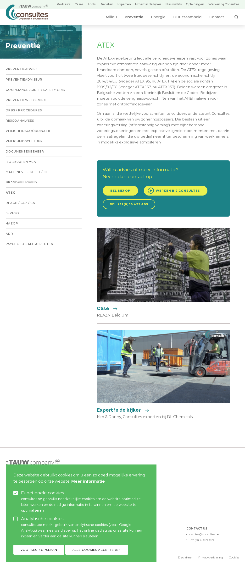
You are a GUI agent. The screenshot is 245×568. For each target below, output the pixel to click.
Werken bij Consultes (223, 4)
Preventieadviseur (24, 79)
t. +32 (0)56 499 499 (200, 540)
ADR (9, 233)
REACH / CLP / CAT (22, 203)
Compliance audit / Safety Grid (36, 90)
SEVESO (12, 213)
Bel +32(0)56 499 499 (129, 204)
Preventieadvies (22, 69)
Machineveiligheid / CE (27, 172)
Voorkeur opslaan (39, 550)
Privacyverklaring (210, 557)
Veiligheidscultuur (24, 141)
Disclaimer (185, 557)
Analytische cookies (42, 518)
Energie (158, 17)
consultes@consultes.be (202, 534)
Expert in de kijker (148, 4)
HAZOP (12, 223)
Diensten (106, 4)
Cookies (234, 557)
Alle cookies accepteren (96, 550)
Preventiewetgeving (26, 100)
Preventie (134, 17)
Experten (124, 4)
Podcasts (63, 4)
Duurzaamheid (187, 17)
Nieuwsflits (174, 4)
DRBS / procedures (24, 110)
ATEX (10, 192)
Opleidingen (195, 4)
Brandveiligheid (21, 182)
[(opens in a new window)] (33, 462)
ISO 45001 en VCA (21, 162)
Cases (79, 4)
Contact (216, 17)
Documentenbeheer (25, 151)
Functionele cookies (42, 493)
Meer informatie (88, 481)
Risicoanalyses (20, 120)
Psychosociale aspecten (29, 244)
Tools (91, 4)
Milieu (111, 17)
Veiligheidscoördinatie (28, 131)
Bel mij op (120, 190)
